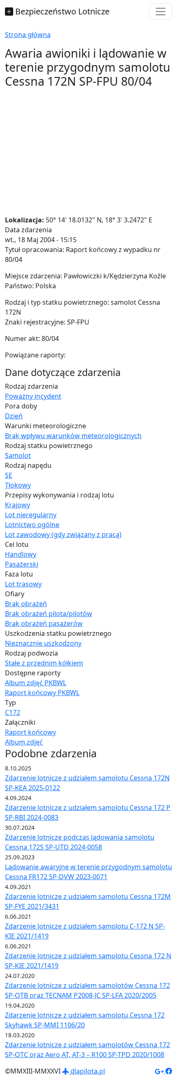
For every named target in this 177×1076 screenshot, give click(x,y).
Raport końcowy (30, 732)
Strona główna (28, 34)
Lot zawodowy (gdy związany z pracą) (63, 534)
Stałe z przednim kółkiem (44, 663)
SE (8, 475)
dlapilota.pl (87, 1071)
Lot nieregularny (30, 514)
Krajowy (17, 504)
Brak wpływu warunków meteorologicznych (73, 435)
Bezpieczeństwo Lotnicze (61, 11)
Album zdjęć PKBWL (35, 682)
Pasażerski (21, 564)
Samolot (18, 455)
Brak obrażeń (26, 603)
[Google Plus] (160, 1071)
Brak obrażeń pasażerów (44, 623)
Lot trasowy (23, 583)
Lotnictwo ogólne (32, 524)
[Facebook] (168, 1071)
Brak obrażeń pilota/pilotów (48, 613)
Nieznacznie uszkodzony (43, 643)
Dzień (14, 415)
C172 (12, 712)
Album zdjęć (24, 742)
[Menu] (160, 11)
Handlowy (20, 554)
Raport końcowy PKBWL (42, 692)
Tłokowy (18, 485)
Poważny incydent (33, 396)
